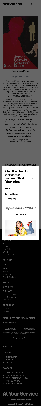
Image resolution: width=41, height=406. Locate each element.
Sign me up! (20, 214)
